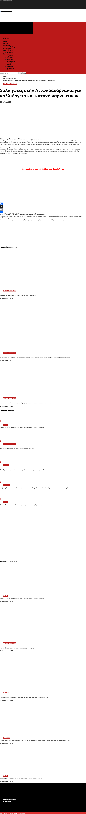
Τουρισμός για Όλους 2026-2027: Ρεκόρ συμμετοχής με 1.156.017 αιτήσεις (22, 427)
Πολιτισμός (11, 59)
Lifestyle (9, 63)
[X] (43, 206)
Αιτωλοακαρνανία (9, 40)
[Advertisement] (43, 232)
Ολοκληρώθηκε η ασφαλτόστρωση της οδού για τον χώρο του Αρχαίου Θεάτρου (24, 470)
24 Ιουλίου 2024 (5, 102)
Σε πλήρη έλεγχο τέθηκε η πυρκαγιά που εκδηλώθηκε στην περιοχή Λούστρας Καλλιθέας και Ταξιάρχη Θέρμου (35, 358)
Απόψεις (10, 57)
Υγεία (8, 70)
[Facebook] (43, 204)
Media (9, 65)
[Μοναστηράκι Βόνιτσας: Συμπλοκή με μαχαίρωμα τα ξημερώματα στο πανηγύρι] (25, 395)
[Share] (43, 212)
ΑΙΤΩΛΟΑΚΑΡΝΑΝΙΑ (11, 214)
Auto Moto (10, 68)
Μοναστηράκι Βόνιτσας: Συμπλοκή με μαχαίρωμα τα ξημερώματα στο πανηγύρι (25, 403)
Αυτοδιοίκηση (11, 47)
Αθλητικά (10, 52)
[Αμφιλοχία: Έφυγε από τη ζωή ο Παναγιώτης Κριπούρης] (25, 287)
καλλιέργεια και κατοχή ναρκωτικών (32, 214)
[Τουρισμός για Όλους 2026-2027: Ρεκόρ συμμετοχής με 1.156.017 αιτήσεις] (6, 419)
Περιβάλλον (11, 61)
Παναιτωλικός (8, 50)
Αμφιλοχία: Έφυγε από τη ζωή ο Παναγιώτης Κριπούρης (18, 295)
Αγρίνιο (6, 38)
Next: (35, 220)
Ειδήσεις (6, 54)
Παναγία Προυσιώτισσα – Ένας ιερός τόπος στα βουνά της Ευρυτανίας (21, 505)
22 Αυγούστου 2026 (6, 298)
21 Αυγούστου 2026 (6, 361)
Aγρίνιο (6, 465)
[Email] (43, 209)
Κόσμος (5, 43)
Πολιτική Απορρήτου (9, 799)
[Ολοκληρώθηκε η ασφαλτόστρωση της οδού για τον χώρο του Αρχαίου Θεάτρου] (6, 460)
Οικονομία (7, 49)
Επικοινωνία (7, 801)
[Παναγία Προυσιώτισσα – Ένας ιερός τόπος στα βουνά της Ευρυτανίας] (6, 496)
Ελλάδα (5, 41)
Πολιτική (6, 45)
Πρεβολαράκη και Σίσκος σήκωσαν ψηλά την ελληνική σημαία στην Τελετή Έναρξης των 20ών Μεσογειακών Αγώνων (35, 488)
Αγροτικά (10, 56)
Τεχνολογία (10, 66)
